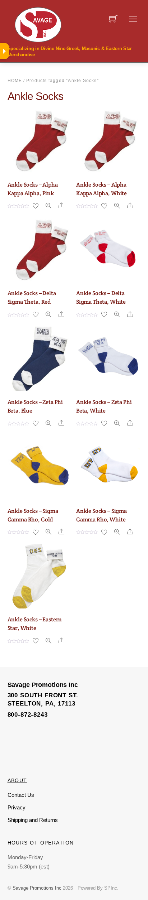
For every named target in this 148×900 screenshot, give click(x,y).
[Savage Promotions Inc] (38, 24)
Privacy (17, 807)
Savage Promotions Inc (37, 888)
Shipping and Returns (33, 820)
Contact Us (21, 795)
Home (15, 80)
